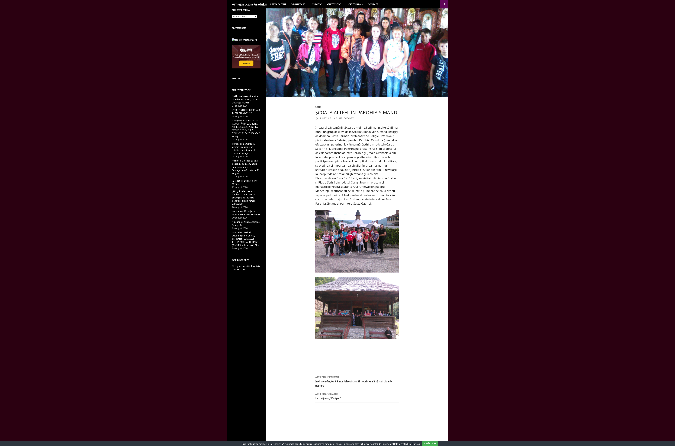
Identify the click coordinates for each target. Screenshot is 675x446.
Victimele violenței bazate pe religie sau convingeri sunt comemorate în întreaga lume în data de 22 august (245, 167)
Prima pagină (278, 4)
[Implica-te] (246, 56)
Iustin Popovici (345, 118)
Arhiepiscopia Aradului (249, 4)
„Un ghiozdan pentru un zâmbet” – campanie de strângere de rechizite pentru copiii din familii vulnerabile (244, 197)
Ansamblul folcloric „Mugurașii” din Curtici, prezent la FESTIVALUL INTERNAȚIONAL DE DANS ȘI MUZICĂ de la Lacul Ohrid (246, 239)
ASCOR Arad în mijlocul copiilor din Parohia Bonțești (246, 213)
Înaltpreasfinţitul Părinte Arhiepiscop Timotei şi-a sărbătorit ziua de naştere (353, 381)
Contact (373, 4)
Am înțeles (430, 443)
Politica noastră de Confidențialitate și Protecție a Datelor (390, 443)
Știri (318, 107)
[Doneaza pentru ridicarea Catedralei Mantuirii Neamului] (244, 39)
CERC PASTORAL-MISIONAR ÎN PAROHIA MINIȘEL (246, 112)
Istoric (317, 4)
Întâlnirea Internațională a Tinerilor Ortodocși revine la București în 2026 (246, 99)
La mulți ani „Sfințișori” (328, 396)
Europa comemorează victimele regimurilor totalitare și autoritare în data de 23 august (244, 148)
